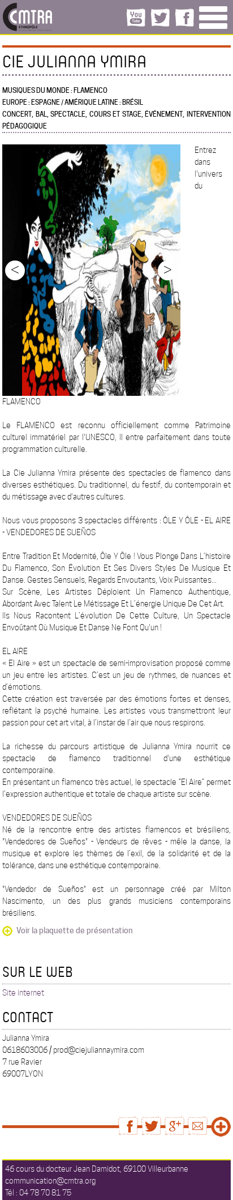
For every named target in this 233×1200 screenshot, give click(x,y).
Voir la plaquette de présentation (74, 930)
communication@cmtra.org (50, 1180)
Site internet (23, 992)
